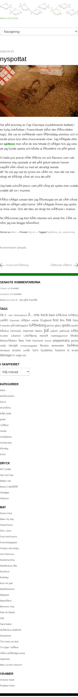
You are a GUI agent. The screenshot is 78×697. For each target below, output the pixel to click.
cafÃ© (4, 320)
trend (2, 454)
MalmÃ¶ (44, 335)
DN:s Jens (5, 530)
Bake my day (7, 519)
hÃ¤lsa (4, 331)
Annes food (6, 513)
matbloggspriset (59, 335)
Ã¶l (2, 315)
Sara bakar (6, 624)
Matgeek (4, 595)
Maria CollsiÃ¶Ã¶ (9, 486)
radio (3, 345)
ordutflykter (6, 437)
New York (24, 340)
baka (2, 390)
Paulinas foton (7, 685)
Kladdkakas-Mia (8, 565)
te (68, 350)
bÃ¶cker (61, 315)
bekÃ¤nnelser (7, 396)
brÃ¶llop (73, 315)
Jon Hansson (7, 554)
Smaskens (5, 635)
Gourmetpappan (8, 542)
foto (75, 320)
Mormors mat (7, 606)
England (46, 320)
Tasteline (60, 350)
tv (14, 355)
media (3, 431)
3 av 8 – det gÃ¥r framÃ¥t (23, 300)
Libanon (16, 335)
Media (74, 335)
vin (59, 232)
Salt (2, 618)
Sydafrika (52, 232)
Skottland (5, 350)
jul (46, 330)
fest (55, 320)
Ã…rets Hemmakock (16, 315)
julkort (54, 331)
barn (52, 315)
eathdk (35, 320)
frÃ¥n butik (5, 413)
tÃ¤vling (4, 448)
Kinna (3, 300)
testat (75, 350)
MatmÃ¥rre (6, 600)
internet (28, 331)
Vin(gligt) (4, 492)
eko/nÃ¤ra (5, 407)
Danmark (15, 320)
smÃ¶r (26, 350)
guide (74, 325)
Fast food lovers (8, 536)
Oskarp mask (7, 679)
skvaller (16, 350)
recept (13, 345)
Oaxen (48, 340)
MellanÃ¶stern (8, 340)
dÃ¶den (25, 320)
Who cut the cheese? (11, 665)
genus (50, 325)
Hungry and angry (9, 548)
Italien (38, 330)
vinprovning (69, 232)
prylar (74, 340)
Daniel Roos (6, 525)
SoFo (35, 350)
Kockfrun (5, 571)
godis (66, 325)
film (62, 320)
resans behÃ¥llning (17, 265)
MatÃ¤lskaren (7, 589)
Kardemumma (7, 560)
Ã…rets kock (38, 315)
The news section (9, 641)
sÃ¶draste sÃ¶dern (61, 265)
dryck (32, 232)
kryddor (4, 335)
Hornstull (15, 330)
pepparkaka (61, 340)
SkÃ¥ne (72, 345)
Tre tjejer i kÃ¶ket (9, 647)
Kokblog (4, 577)
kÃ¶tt (74, 331)
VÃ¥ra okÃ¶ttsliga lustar (12, 653)
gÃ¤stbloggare (19, 325)
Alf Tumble (5, 469)
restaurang (5, 442)
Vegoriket (5, 659)
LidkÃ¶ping (30, 335)
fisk (68, 320)
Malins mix (5, 481)
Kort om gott (6, 583)
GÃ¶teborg (37, 325)
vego (19, 355)
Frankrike (5, 325)
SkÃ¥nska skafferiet (10, 630)
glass (58, 325)
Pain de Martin (7, 612)
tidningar (6, 355)
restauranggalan (28, 345)
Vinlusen (4, 498)
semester (57, 345)
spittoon (9, 144)
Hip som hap (6, 475)
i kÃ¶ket (4, 425)
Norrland (37, 340)
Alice (13, 232)
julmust (64, 331)
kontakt (15, 288)
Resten (44, 345)
